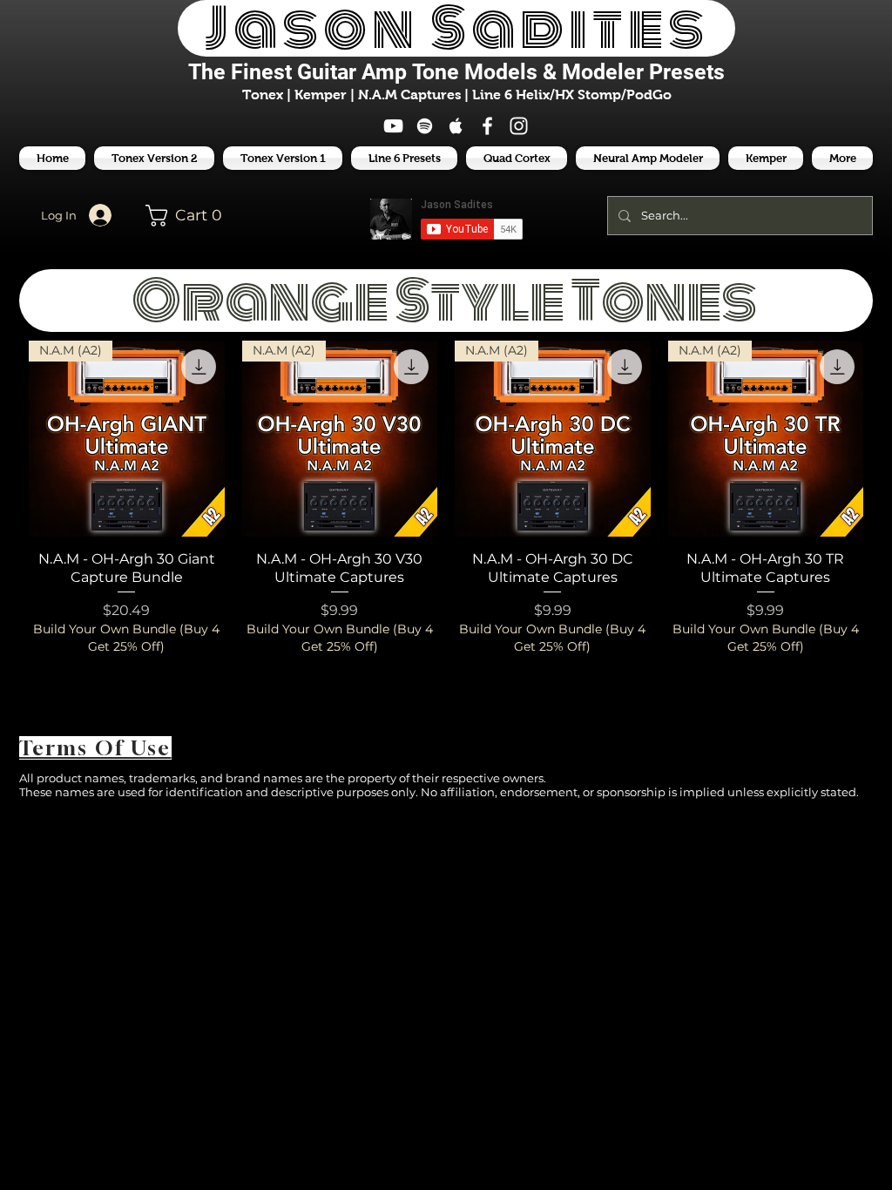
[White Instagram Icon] (518, 126)
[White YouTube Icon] (393, 126)
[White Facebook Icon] (487, 126)
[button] (404, 158)
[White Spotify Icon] (424, 126)
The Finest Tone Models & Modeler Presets (456, 72)
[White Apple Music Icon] (456, 126)
